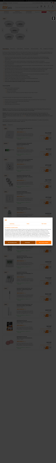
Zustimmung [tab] (12, 223)
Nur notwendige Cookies (12, 242)
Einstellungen (27, 242)
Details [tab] (28, 223)
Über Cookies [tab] (44, 223)
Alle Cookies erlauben (43, 242)
